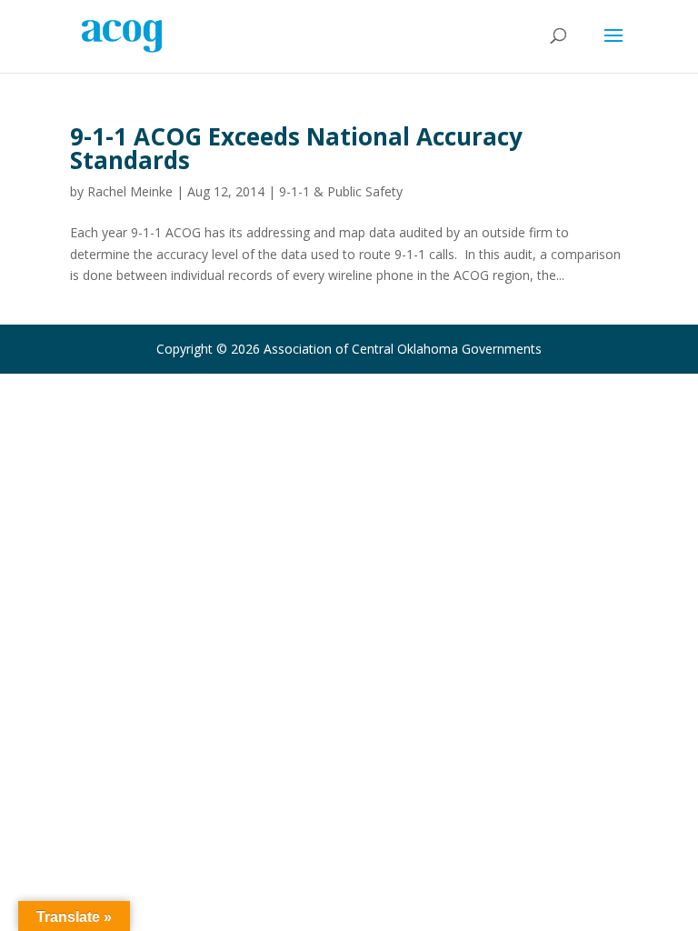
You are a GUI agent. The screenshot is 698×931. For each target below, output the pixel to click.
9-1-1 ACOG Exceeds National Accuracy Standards (296, 148)
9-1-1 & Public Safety (341, 191)
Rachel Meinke (130, 191)
